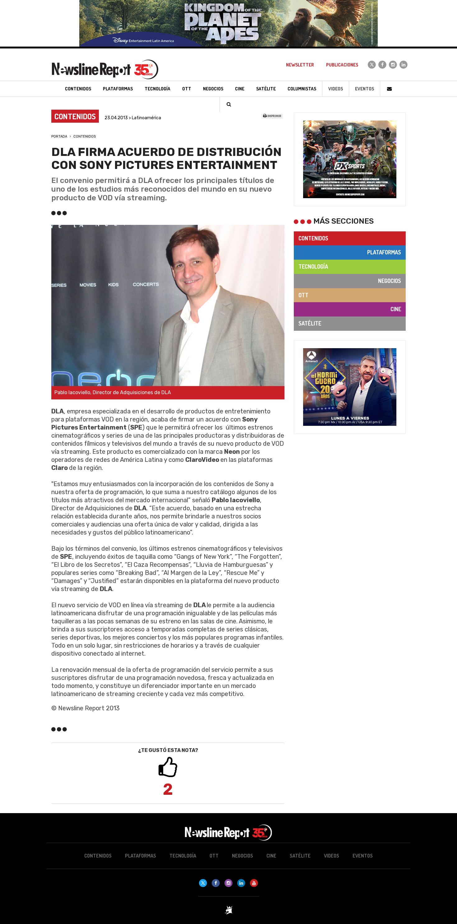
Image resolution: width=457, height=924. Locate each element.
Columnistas (302, 89)
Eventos (364, 89)
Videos (335, 89)
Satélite (309, 323)
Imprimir (274, 116)
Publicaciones (342, 65)
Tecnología (313, 266)
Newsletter (300, 65)
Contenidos (84, 136)
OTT (303, 295)
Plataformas (384, 252)
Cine (395, 309)
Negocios (389, 280)
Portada (59, 136)
